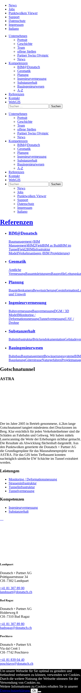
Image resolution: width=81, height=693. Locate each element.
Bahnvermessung (20, 311)
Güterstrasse (33, 360)
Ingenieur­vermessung (31, 78)
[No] (39, 691)
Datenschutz (17, 21)
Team (21, 47)
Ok (34, 690)
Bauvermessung (43, 311)
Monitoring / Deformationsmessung (24, 317)
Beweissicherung (44, 290)
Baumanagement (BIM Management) (24, 243)
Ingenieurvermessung (23, 507)
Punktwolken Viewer (23, 13)
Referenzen (16, 94)
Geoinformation (67, 290)
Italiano (14, 28)
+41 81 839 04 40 (12, 660)
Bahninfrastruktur (21, 339)
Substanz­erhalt (27, 82)
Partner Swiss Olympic (33, 55)
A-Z (20, 90)
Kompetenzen (18, 63)
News (13, 5)
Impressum (16, 25)
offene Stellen (26, 51)
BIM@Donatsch (28, 67)
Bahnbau (15, 356)
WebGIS (15, 102)
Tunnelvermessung (52, 319)
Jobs (12, 9)
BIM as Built (51, 245)
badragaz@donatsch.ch (16, 628)
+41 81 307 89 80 (12, 624)
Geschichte (24, 44)
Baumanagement (32, 356)
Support (14, 17)
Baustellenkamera (21, 290)
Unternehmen (18, 36)
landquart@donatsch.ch (16, 592)
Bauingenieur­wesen (30, 86)
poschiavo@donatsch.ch (16, 663)
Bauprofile (58, 274)
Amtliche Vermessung (17, 272)
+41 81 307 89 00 (12, 588)
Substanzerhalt (19, 511)
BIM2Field (35, 245)
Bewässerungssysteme (59, 356)
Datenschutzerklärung (15, 690)
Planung (23, 75)
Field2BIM (25, 249)
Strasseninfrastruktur (23, 483)
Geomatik (24, 71)
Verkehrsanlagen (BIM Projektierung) (44, 253)
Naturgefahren (52, 360)
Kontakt (14, 98)
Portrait (22, 40)
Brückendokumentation (49, 339)
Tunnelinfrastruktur (22, 487)
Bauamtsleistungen (38, 274)
